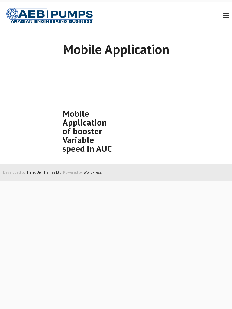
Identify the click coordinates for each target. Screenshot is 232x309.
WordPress (92, 172)
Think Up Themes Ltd (44, 172)
